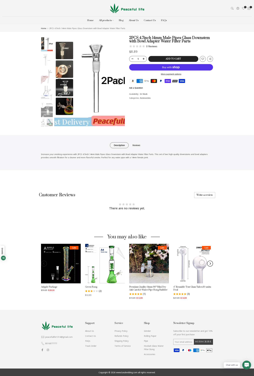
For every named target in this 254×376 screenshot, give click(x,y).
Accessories (145, 98)
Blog (121, 20)
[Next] (120, 81)
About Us (134, 20)
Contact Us (150, 20)
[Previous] (59, 81)
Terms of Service (123, 345)
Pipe (146, 340)
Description (119, 145)
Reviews (136, 145)
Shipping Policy (122, 340)
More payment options (171, 74)
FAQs (164, 20)
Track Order (90, 345)
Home (90, 20)
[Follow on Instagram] (48, 350)
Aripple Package (49, 287)
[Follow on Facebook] (42, 350)
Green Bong (91, 287)
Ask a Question (136, 87)
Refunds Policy (121, 336)
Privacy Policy (121, 331)
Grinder (147, 331)
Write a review (205, 195)
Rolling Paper (150, 336)
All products (105, 20)
